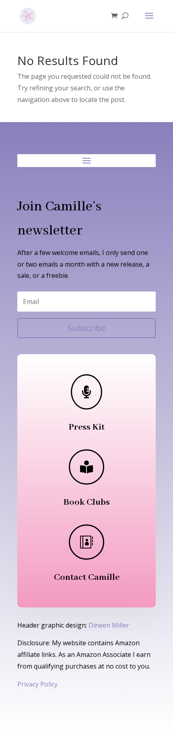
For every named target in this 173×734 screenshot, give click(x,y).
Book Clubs (87, 502)
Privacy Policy (37, 684)
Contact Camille (86, 577)
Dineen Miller (109, 625)
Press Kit (87, 427)
